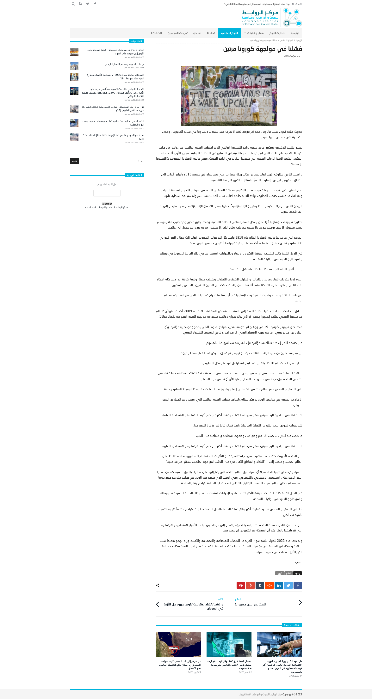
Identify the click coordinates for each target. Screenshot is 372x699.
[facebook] (298, 585)
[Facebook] (94, 4)
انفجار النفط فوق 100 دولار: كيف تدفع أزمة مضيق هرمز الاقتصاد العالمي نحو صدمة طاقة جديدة (229, 664)
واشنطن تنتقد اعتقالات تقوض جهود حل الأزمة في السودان (193, 604)
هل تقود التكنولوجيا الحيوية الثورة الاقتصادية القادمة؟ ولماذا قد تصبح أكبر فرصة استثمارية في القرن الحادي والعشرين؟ (282, 666)
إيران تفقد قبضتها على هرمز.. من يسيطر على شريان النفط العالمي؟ (257, 3)
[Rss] (80, 4)
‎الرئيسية (299, 40)
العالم (288, 573)
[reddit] (269, 585)
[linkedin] (279, 585)
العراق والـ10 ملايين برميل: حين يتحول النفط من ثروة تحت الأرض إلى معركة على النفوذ (115, 51)
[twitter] (288, 585)
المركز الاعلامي (286, 40)
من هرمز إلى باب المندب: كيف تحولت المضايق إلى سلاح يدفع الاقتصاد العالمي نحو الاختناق (180, 664)
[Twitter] (87, 4)
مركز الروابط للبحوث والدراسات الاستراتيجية (261, 694)
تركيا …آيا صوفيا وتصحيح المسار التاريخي (124, 63)
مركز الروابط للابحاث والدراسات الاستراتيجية (106, 207)
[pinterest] (241, 585)
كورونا (279, 573)
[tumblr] (260, 585)
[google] (250, 585)
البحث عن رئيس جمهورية (250, 602)
